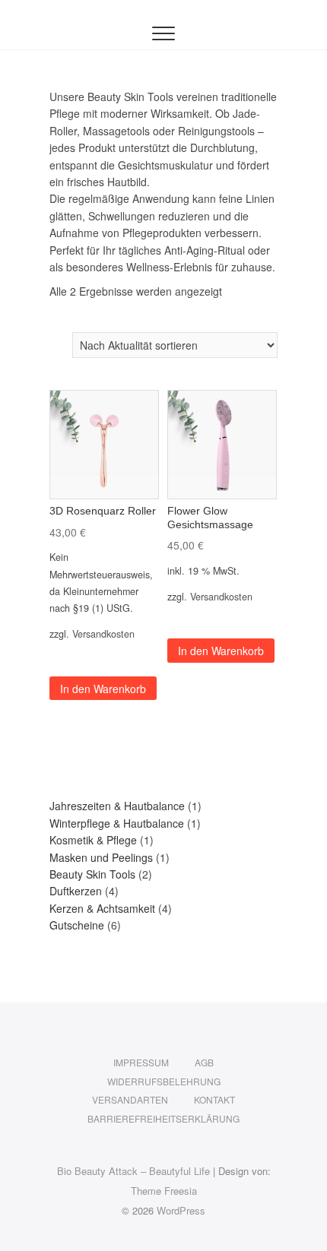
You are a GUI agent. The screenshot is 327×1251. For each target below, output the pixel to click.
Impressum (141, 1062)
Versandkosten (103, 634)
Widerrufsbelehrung (164, 1081)
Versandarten (130, 1099)
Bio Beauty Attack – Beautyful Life (133, 1171)
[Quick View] (74, 656)
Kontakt (214, 1099)
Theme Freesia (164, 1190)
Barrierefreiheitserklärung (163, 1118)
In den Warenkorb (103, 688)
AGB (204, 1062)
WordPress (181, 1210)
